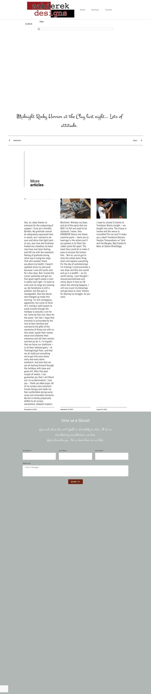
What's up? (27, 463)
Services (95, 9)
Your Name (27, 450)
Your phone (62, 450)
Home (82, 9)
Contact (108, 9)
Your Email (99, 450)
